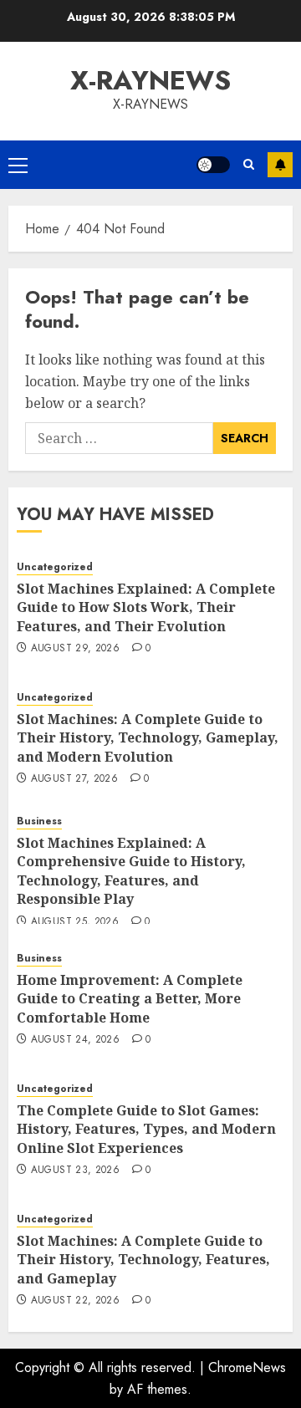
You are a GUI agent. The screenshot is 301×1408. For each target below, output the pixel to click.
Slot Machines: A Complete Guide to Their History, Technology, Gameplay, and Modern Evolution (147, 738)
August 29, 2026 (75, 649)
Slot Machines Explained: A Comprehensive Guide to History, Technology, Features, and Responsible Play (131, 871)
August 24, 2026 (75, 1040)
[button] (18, 164)
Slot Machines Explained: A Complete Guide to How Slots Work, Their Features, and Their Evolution (146, 607)
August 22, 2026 (75, 1301)
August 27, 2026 (74, 779)
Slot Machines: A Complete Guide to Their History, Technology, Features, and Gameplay (143, 1260)
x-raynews (150, 80)
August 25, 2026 (75, 922)
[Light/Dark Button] (213, 164)
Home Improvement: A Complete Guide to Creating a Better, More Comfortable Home (129, 999)
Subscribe (280, 164)
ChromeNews (247, 1367)
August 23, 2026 (75, 1170)
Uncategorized (55, 567)
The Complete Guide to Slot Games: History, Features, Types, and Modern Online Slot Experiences (146, 1129)
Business (39, 821)
